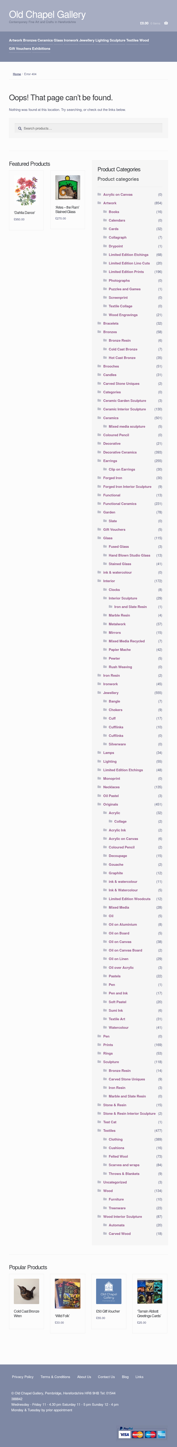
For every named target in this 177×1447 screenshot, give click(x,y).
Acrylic (114, 812)
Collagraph (118, 237)
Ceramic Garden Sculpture (124, 400)
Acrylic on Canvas (118, 194)
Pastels (115, 976)
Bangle (114, 701)
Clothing (116, 1139)
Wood (144, 40)
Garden (109, 512)
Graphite (116, 872)
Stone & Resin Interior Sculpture (129, 1113)
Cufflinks (116, 726)
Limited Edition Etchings (128, 254)
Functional (111, 495)
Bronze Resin (120, 340)
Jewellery (86, 40)
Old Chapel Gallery (47, 14)
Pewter (114, 658)
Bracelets (110, 323)
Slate (113, 520)
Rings (108, 1053)
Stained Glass (120, 563)
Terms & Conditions (55, 1376)
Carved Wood (120, 1233)
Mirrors (115, 632)
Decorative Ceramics (120, 452)
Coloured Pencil (116, 434)
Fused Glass (119, 546)
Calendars (117, 220)
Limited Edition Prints (126, 271)
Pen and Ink (118, 993)
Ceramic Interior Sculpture (124, 409)
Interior (109, 580)
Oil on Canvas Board (125, 950)
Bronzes (30, 40)
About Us (84, 1376)
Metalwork (117, 623)
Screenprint (118, 297)
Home (17, 74)
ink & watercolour (117, 572)
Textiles (132, 40)
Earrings (110, 460)
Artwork (15, 40)
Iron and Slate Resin (130, 606)
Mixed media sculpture (127, 426)
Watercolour (119, 1027)
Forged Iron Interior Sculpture (127, 486)
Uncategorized (115, 1182)
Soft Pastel (117, 1001)
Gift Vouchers (20, 48)
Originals (110, 804)
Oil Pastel (111, 795)
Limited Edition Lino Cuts (129, 263)
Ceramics (45, 40)
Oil (111, 915)
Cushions (116, 1147)
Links (140, 1376)
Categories (112, 391)
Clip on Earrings (122, 469)
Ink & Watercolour (123, 890)
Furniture (116, 1199)
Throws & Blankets (124, 1173)
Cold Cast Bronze (123, 349)
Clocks (114, 589)
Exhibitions (41, 48)
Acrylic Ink (117, 830)
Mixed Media (119, 907)
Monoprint (111, 778)
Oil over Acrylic (121, 967)
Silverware (117, 744)
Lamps (108, 752)
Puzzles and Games (125, 288)
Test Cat (109, 1121)
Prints (108, 1044)
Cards (113, 228)
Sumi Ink (116, 1010)
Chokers (115, 709)
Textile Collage (120, 305)
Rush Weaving (120, 666)
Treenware (117, 1207)
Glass (58, 40)
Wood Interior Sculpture (122, 1216)
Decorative (112, 443)
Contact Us (106, 1376)
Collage (120, 821)
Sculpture (117, 40)
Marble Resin (119, 615)
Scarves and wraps (124, 1164)
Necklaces (111, 786)
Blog (125, 1376)
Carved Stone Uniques (121, 383)
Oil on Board (119, 933)
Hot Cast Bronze (122, 357)
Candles (109, 374)
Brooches (111, 366)
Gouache (116, 864)
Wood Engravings (123, 314)
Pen (112, 984)
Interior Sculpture (123, 598)
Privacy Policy (23, 1376)
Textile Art (117, 1018)
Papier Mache (120, 649)
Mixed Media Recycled (127, 640)
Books (114, 211)
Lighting (102, 40)
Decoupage (118, 855)
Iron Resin (111, 675)
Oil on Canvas (120, 941)
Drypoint (116, 246)
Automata (116, 1225)
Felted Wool (118, 1156)
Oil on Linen (118, 958)
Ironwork (71, 40)
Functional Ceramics (119, 503)
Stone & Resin (114, 1104)
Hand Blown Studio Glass (129, 555)
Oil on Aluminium (123, 924)
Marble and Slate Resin (127, 1096)
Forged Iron (112, 477)
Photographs (119, 280)
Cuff (112, 718)
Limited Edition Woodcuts (129, 898)
